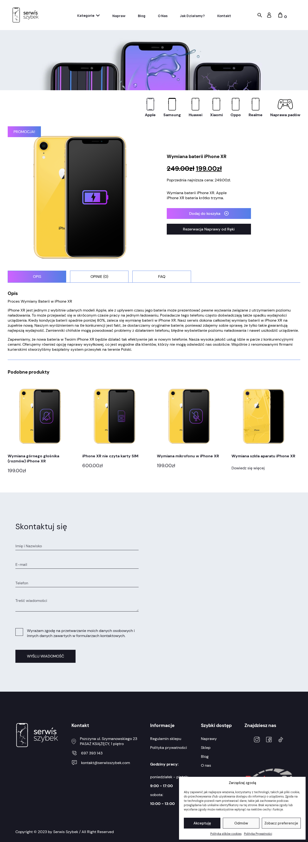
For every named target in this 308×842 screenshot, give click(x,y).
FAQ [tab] (161, 276)
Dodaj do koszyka (204, 213)
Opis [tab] (37, 276)
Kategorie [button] (85, 15)
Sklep (206, 747)
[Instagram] (256, 740)
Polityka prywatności (168, 747)
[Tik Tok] (280, 740)
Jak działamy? (192, 15)
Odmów (241, 823)
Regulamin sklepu (165, 738)
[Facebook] (269, 740)
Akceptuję (202, 823)
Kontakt (224, 15)
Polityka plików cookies (226, 834)
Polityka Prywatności (258, 834)
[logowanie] (269, 16)
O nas (162, 15)
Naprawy (209, 738)
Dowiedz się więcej (248, 468)
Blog (141, 15)
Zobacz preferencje (281, 823)
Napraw (118, 15)
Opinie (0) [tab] (99, 276)
